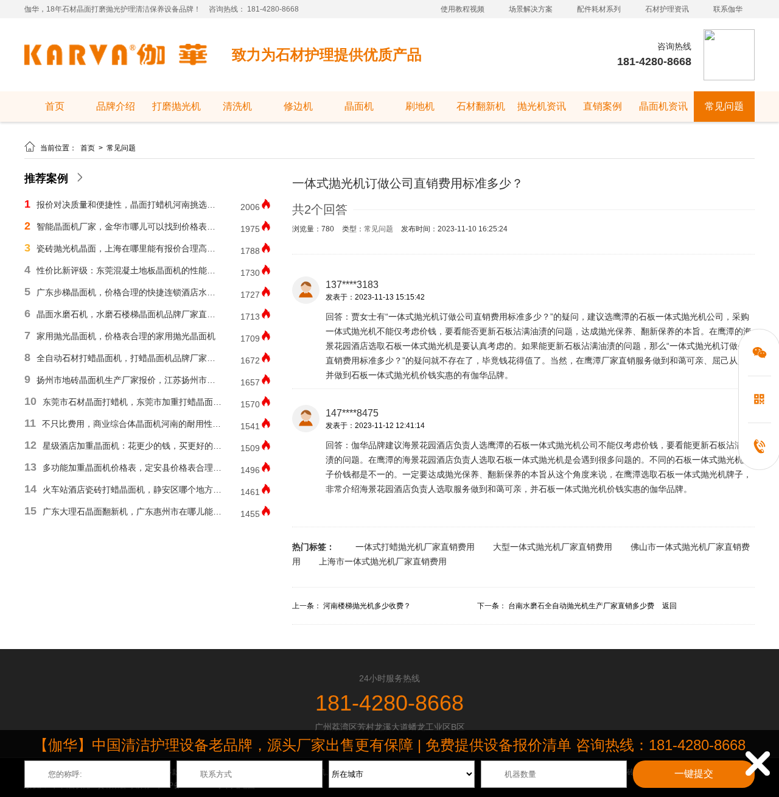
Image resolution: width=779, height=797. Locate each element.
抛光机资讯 (541, 106)
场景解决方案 (531, 9)
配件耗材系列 (599, 9)
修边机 (298, 106)
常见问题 (724, 106)
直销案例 (602, 106)
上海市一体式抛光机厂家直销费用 (383, 561)
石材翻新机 (480, 106)
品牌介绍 (115, 106)
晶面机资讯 (663, 106)
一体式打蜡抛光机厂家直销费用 (415, 547)
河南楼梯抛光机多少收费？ (367, 606)
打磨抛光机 (176, 106)
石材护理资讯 (667, 9)
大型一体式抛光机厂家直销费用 (552, 547)
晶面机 (359, 106)
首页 (55, 106)
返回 (669, 606)
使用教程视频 (462, 9)
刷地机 (420, 106)
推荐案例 (46, 178)
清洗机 (237, 106)
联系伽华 (727, 9)
